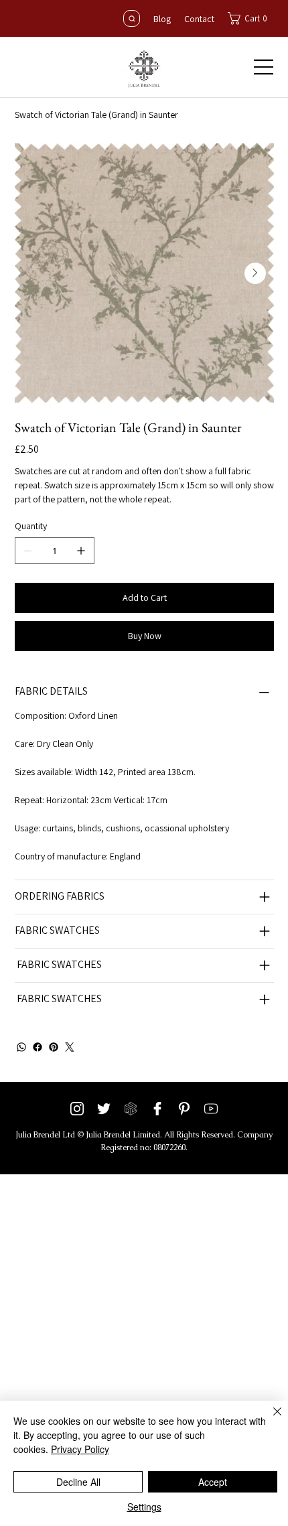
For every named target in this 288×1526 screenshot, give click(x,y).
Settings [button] (144, 1506)
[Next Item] (255, 273)
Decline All (78, 1481)
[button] (251, 18)
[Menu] (264, 67)
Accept (212, 1481)
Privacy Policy (80, 1449)
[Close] (269, 1419)
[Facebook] (37, 1047)
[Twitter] (69, 1047)
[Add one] (81, 550)
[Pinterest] (53, 1047)
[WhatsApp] (21, 1047)
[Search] (131, 18)
